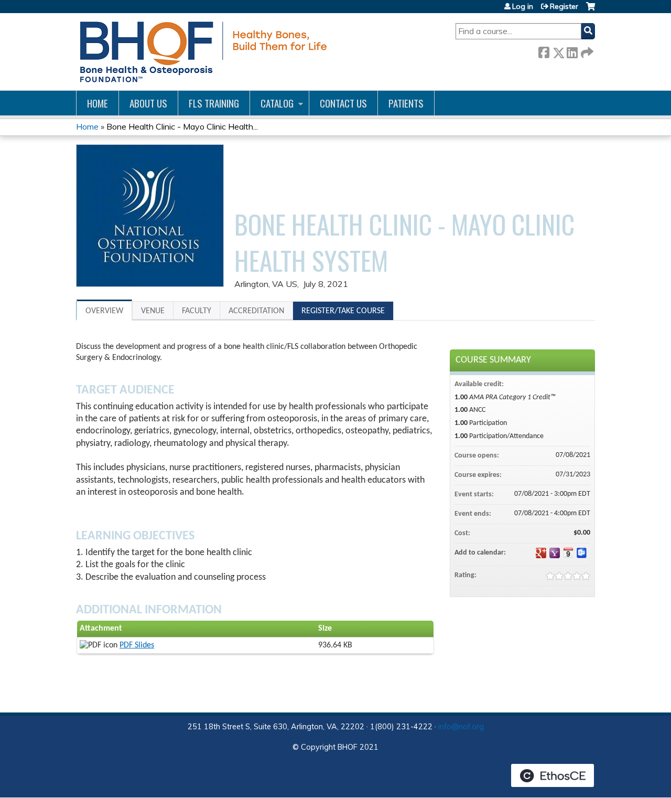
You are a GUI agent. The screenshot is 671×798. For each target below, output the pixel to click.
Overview (104, 311)
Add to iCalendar (568, 552)
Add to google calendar (541, 553)
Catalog (277, 103)
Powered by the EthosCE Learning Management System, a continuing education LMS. (552, 775)
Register (564, 6)
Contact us (343, 103)
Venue (153, 311)
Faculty (196, 311)
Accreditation (256, 311)
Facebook (543, 51)
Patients (406, 103)
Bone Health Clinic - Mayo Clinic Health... (182, 126)
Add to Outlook (582, 553)
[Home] (201, 51)
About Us (148, 103)
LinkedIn (572, 51)
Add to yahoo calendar (554, 553)
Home (97, 103)
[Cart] (590, 10)
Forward (586, 51)
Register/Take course (343, 311)
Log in (522, 6)
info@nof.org (461, 726)
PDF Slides (137, 645)
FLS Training (214, 103)
